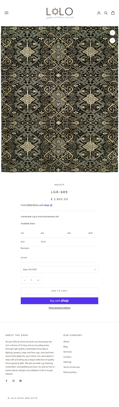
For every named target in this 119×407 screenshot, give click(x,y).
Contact (67, 357)
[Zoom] (112, 32)
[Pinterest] (20, 380)
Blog (65, 346)
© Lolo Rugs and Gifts (22, 398)
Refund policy (70, 372)
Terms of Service (71, 367)
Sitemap (67, 362)
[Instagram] (13, 380)
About (66, 341)
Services (67, 351)
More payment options (60, 307)
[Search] (106, 12)
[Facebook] (6, 380)
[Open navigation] (6, 12)
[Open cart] (112, 13)
